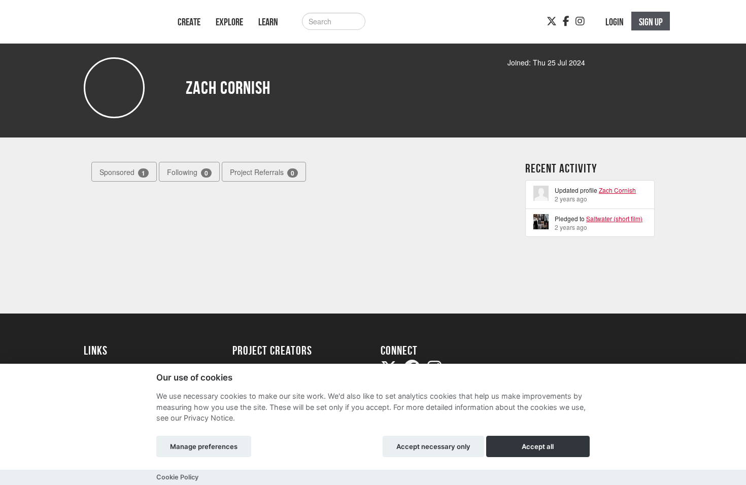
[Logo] (117, 26)
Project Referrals (262, 172)
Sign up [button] (651, 21)
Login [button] (614, 21)
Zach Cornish (617, 190)
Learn (268, 21)
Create (189, 21)
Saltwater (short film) (614, 218)
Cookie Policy (177, 477)
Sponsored (122, 172)
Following (187, 172)
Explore (229, 21)
